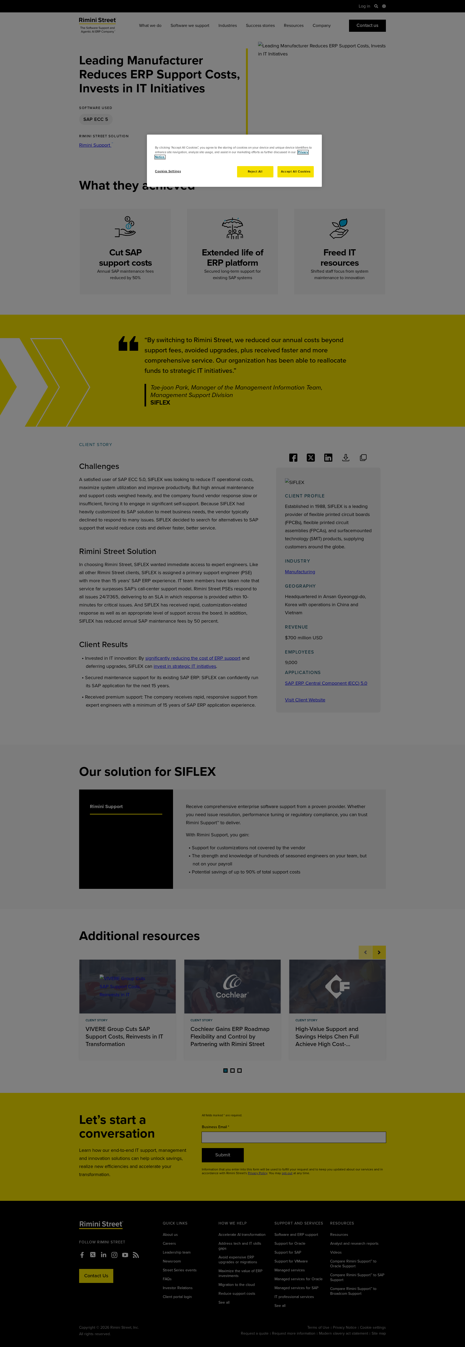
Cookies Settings (168, 171)
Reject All (255, 171)
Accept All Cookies (295, 171)
